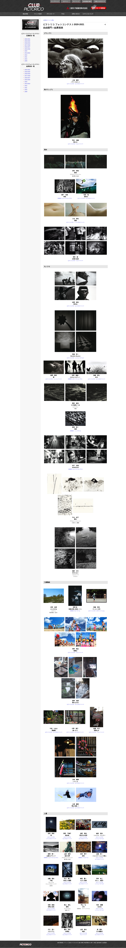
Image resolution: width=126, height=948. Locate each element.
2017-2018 (27, 45)
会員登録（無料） (87, 2)
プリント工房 (67, 942)
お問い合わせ (75, 14)
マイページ (76, 2)
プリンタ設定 (38, 14)
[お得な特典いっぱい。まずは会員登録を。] (30, 30)
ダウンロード (50, 14)
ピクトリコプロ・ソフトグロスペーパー (75, 222)
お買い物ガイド (99, 2)
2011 (26, 57)
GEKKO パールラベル (83, 857)
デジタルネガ (74, 942)
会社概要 (88, 14)
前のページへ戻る (49, 20)
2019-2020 (27, 41)
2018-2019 (27, 43)
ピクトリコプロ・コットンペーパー (54, 379)
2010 (26, 59)
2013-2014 (27, 53)
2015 (26, 51)
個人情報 (81, 942)
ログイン (66, 2)
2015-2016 (27, 49)
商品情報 (25, 14)
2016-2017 (27, 47)
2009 (26, 61)
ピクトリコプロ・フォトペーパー (75, 143)
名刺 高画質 (60, 942)
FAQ (63, 14)
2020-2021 (27, 39)
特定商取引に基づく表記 (90, 942)
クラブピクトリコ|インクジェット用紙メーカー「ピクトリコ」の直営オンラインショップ (31, 7)
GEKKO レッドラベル (75, 430)
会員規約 (104, 942)
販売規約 (99, 942)
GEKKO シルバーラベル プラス (65, 198)
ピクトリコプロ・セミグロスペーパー (75, 83)
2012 (26, 55)
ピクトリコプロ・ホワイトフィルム (96, 610)
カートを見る (99, 8)
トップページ (55, 2)
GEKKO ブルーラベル (75, 610)
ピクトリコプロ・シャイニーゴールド (75, 357)
